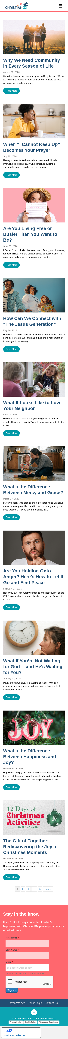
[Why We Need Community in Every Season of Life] (34, 37)
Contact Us (51, 1003)
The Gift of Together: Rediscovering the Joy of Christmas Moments (30, 846)
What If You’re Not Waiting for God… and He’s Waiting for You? (32, 666)
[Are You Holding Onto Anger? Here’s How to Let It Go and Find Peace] (34, 548)
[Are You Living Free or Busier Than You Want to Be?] (34, 205)
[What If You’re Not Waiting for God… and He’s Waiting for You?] (34, 638)
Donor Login (35, 1003)
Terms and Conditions (48, 1022)
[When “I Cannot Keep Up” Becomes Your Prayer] (34, 121)
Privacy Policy (16, 1022)
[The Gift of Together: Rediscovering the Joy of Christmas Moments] (34, 817)
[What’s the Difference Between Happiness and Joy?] (34, 728)
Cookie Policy (30, 1022)
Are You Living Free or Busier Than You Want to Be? (30, 234)
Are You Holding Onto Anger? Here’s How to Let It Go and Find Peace (33, 576)
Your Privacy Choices (24, 1030)
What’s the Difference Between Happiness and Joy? (29, 756)
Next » (48, 889)
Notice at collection (15, 1035)
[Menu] (61, 6)
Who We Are (17, 1003)
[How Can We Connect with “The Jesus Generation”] (34, 295)
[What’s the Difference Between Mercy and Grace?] (34, 463)
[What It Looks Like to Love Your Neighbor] (34, 379)
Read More (11, 90)
